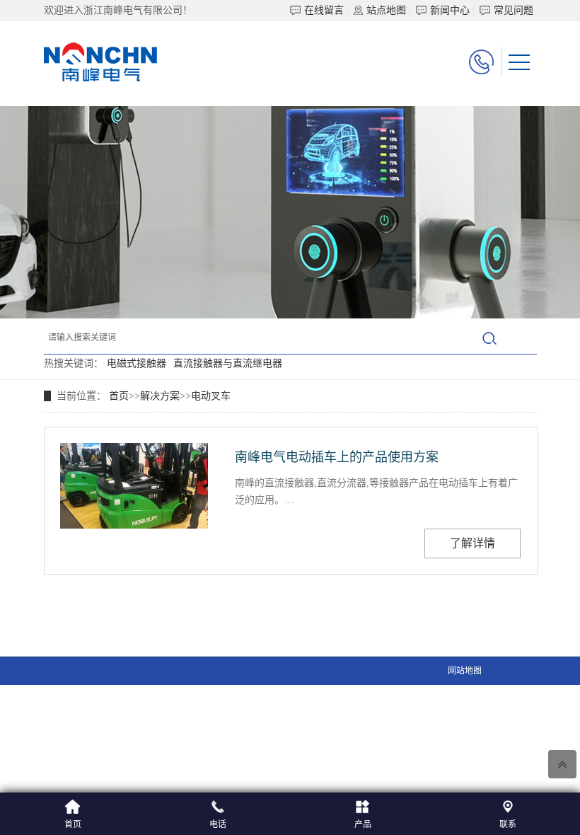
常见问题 (513, 10)
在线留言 (324, 10)
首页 (119, 396)
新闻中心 (450, 10)
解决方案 (160, 396)
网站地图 (465, 671)
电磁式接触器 (136, 363)
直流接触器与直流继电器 (227, 363)
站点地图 (386, 10)
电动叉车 (211, 396)
